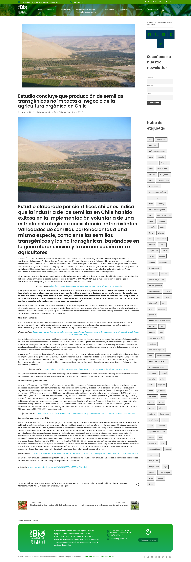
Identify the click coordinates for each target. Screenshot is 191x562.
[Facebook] (149, 34)
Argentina (164, 163)
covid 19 (152, 245)
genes (151, 309)
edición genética (155, 285)
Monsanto (22, 486)
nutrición (152, 379)
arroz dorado (162, 169)
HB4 (161, 332)
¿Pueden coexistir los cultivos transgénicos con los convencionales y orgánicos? (85, 286)
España (167, 291)
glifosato (152, 326)
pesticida (161, 391)
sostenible (152, 443)
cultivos (152, 256)
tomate (168, 449)
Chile (78, 483)
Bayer (59, 483)
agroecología (49, 483)
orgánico (161, 385)
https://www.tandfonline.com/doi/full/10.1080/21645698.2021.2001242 (58, 467)
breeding (161, 204)
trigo (165, 467)
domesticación (154, 268)
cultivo (165, 250)
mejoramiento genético (158, 361)
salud (151, 426)
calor (151, 215)
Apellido (150, 86)
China (151, 233)
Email (149, 94)
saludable (161, 426)
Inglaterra (152, 344)
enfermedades (154, 291)
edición (164, 274)
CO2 (150, 239)
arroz (150, 169)
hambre (152, 332)
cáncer (162, 256)
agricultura (153, 145)
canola (151, 221)
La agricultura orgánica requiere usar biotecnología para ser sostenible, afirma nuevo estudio (86, 369)
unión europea (164, 472)
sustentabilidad (154, 449)
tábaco (151, 472)
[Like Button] (79, 112)
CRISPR (162, 245)
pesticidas (152, 396)
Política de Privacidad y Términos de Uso (98, 556)
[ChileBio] (24, 9)
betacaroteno (163, 180)
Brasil (151, 204)
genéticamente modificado (159, 320)
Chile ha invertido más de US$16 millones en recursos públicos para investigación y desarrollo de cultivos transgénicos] (86, 453)
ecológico (152, 274)
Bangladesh (164, 174)
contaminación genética (106, 483)
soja (160, 437)
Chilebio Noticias (67, 112)
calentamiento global (157, 210)
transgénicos (65, 486)
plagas (151, 402)
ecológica (123, 483)
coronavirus (161, 239)
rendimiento (153, 420)
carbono (162, 221)
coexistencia (88, 483)
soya (163, 443)
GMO (162, 326)
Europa (167, 297)
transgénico (153, 461)
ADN (150, 139)
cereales (152, 227)
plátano (162, 408)
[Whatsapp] (160, 43)
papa (151, 391)
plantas (151, 408)
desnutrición (164, 262)
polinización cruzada (49, 486)
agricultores (161, 139)
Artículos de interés (46, 112)
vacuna (160, 478)
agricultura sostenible (157, 151)
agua (151, 157)
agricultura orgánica (33, 483)
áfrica (151, 484)
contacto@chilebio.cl (119, 539)
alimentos (152, 163)
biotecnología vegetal (157, 198)
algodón (161, 157)
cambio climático (164, 215)
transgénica (153, 455)
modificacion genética (157, 367)
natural (164, 373)
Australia (152, 174)
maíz (150, 356)
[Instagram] (156, 34)
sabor (165, 420)
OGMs (151, 385)
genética (152, 315)
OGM (30, 486)
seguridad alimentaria (157, 431)
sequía (151, 437)
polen (36, 486)
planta (161, 402)
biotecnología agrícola (157, 192)
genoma (161, 309)
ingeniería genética (156, 338)
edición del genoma (156, 280)
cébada (152, 262)
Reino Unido (164, 414)
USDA (151, 478)
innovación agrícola (156, 350)
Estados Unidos (154, 297)
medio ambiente (163, 356)
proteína (152, 414)
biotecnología (69, 483)
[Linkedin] (171, 34)
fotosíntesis (153, 303)
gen (163, 303)
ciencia (161, 233)
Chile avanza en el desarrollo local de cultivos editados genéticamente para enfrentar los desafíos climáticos (86, 413)
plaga (163, 396)
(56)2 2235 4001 (79, 2)
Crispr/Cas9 (153, 250)
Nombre (150, 78)
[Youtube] (163, 34)
